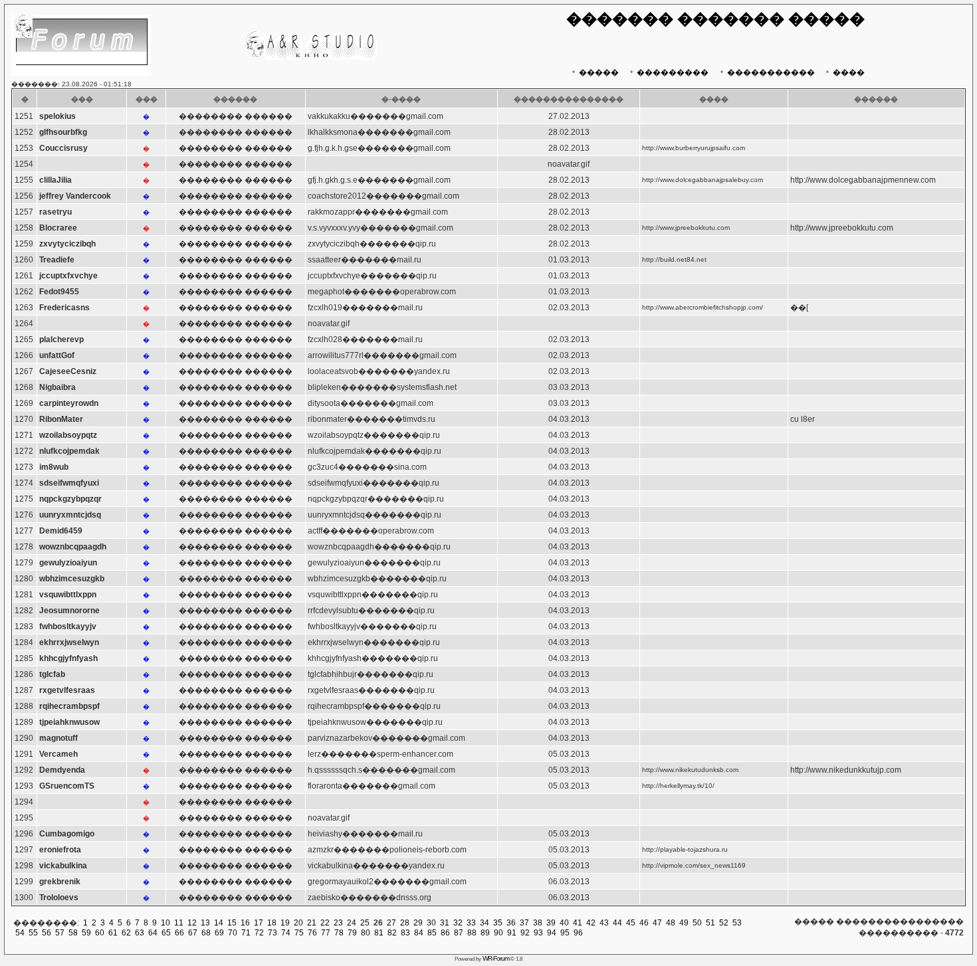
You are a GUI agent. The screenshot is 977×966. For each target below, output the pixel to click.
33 (471, 922)
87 (458, 932)
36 (511, 922)
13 (205, 922)
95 (565, 932)
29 (418, 922)
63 (139, 932)
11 (178, 922)
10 (165, 922)
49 (684, 922)
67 (192, 932)
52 (723, 922)
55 (33, 932)
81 (378, 932)
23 (338, 922)
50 (697, 922)
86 (445, 932)
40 (564, 922)
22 (325, 922)
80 (365, 932)
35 (497, 922)
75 (299, 932)
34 (484, 922)
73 (272, 932)
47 (657, 922)
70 (232, 932)
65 (166, 932)
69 (219, 932)
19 (285, 922)
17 (258, 922)
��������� (672, 72)
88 (472, 932)
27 (391, 922)
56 (46, 932)
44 (617, 922)
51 (710, 922)
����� (599, 72)
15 (232, 922)
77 (325, 932)
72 (259, 932)
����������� (771, 72)
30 (431, 922)
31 (444, 922)
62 (126, 932)
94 (551, 932)
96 (578, 932)
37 (524, 922)
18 (271, 922)
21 (311, 922)
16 (245, 922)
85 (432, 932)
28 (404, 922)
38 (537, 922)
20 (298, 922)
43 (604, 922)
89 (485, 932)
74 (285, 932)
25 (365, 922)
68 (206, 932)
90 (498, 932)
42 (591, 922)
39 (551, 922)
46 (644, 922)
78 (339, 932)
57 (59, 932)
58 (73, 932)
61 (113, 932)
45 (630, 922)
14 (218, 922)
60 (99, 932)
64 (153, 932)
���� (849, 72)
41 (577, 922)
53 (737, 922)
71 (246, 932)
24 (351, 922)
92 (525, 932)
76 (312, 932)
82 (392, 932)
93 (538, 932)
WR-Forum (496, 958)
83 (405, 932)
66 (179, 932)
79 (352, 932)
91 (511, 932)
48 (670, 922)
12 (192, 922)
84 (418, 932)
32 (458, 922)
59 (86, 932)
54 (20, 932)
